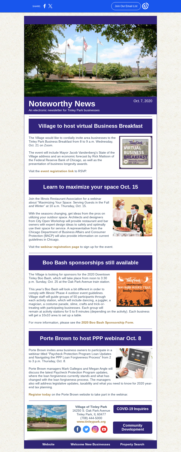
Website (48, 444)
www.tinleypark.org (91, 421)
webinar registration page (60, 247)
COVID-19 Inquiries (133, 409)
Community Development (133, 427)
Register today (40, 394)
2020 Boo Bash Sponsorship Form (107, 322)
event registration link (57, 171)
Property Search (132, 444)
